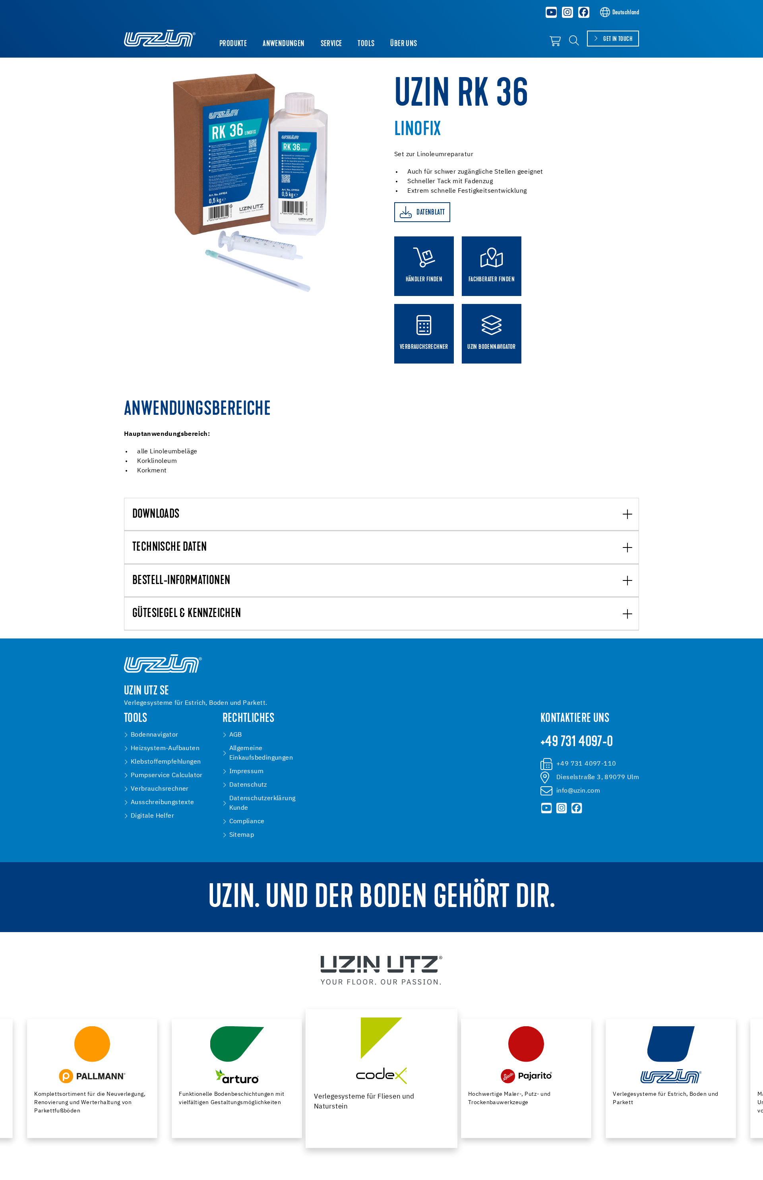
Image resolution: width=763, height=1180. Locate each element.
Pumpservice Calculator (167, 775)
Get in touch (617, 39)
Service (331, 44)
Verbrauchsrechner (160, 789)
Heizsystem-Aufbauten (165, 748)
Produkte (233, 44)
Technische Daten (169, 548)
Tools (366, 44)
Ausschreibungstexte (162, 802)
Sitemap (241, 835)
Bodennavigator (154, 735)
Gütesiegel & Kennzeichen (186, 614)
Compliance (247, 821)
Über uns (403, 44)
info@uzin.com (578, 791)
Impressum (246, 771)
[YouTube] (551, 12)
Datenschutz (248, 785)
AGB (235, 735)
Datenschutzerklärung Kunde (262, 803)
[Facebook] (583, 12)
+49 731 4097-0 (576, 742)
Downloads (156, 515)
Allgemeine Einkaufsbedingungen (261, 753)
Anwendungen (283, 44)
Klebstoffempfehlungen (166, 762)
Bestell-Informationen (181, 581)
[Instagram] (567, 12)
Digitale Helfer (152, 816)
